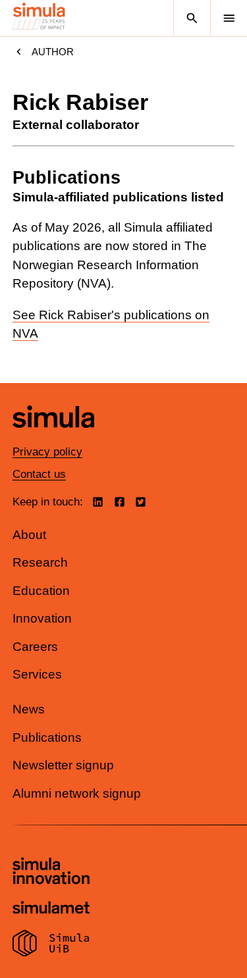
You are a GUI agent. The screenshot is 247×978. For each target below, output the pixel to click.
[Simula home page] (53, 437)
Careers (35, 647)
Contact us (39, 474)
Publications (47, 737)
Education (41, 591)
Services (37, 674)
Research (40, 562)
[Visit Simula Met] (51, 909)
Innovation (42, 618)
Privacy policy (47, 452)
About (29, 535)
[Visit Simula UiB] (51, 945)
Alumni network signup (77, 793)
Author (53, 51)
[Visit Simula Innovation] (51, 872)
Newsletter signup (63, 765)
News (29, 709)
